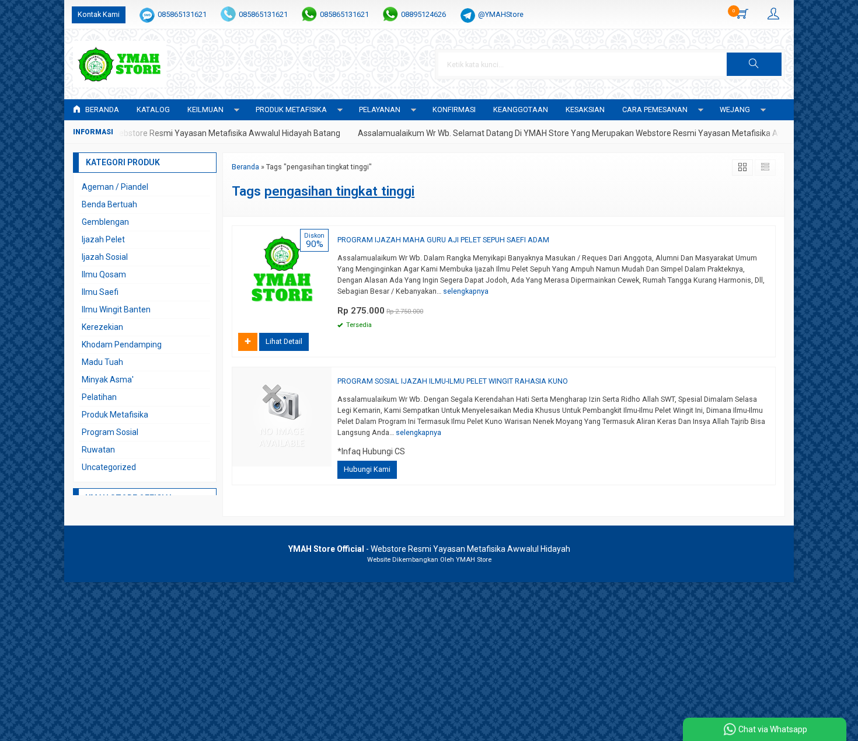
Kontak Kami (99, 14)
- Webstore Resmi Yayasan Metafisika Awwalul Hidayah (429, 549)
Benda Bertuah (109, 204)
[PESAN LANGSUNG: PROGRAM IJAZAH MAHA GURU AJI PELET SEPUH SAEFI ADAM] (324, 316)
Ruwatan (98, 449)
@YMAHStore (501, 14)
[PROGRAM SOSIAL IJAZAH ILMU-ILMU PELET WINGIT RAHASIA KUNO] (282, 416)
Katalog (153, 109)
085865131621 (182, 14)
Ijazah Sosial (105, 257)
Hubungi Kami (367, 469)
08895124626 (423, 14)
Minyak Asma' (108, 379)
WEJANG (735, 109)
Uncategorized (109, 467)
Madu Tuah (102, 362)
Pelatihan (99, 397)
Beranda (101, 109)
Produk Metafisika (115, 414)
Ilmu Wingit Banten (116, 309)
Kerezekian (102, 327)
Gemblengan (105, 222)
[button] (754, 64)
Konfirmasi (454, 109)
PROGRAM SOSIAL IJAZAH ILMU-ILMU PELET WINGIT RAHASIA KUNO (452, 381)
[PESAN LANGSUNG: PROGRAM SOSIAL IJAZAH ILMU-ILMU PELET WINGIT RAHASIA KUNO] (324, 457)
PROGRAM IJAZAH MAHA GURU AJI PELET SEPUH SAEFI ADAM (443, 239)
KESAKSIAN (585, 109)
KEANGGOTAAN (520, 109)
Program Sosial (110, 432)
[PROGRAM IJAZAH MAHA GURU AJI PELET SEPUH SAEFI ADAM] (282, 274)
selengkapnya (466, 291)
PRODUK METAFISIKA (291, 109)
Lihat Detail (284, 341)
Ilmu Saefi (100, 292)
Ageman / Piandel (115, 187)
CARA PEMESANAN (655, 109)
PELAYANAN (379, 109)
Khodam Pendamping (122, 344)
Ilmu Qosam (104, 274)
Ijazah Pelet (103, 239)
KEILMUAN (205, 109)
